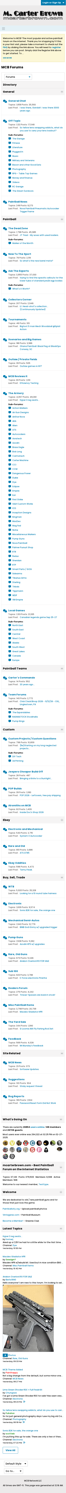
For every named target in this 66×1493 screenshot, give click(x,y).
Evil (14, 495)
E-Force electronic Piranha (33, 978)
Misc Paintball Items (21, 1005)
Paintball (9, 219)
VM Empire (17, 599)
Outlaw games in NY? (31, 366)
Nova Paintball (19, 543)
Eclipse (15, 486)
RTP (14, 564)
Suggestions (16, 1079)
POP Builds (15, 788)
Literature (17, 147)
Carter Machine (20, 460)
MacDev (16, 521)
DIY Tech (16, 756)
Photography (19, 169)
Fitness (16, 143)
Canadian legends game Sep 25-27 (38, 617)
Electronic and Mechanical (25, 829)
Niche (15, 530)
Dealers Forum (17, 988)
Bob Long (17, 451)
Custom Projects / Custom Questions (32, 738)
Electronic (14, 903)
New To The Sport (19, 254)
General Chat (17, 101)
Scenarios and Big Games (24, 339)
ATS (14, 429)
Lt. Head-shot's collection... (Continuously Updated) (34, 308)
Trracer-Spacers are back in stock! (37, 994)
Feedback (14, 1039)
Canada (16, 655)
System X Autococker (31, 835)
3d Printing (17, 760)
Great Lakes (18, 651)
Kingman (17, 516)
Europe (15, 660)
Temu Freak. (26, 869)
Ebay (6, 820)
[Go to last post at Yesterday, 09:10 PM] (24, 1401)
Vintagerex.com (11, 1214)
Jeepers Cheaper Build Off (25, 771)
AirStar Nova (18, 416)
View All (10, 1450)
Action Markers (20, 408)
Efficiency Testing (29, 383)
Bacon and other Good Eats (26, 164)
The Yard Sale (17, 1022)
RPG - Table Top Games (24, 173)
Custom (9, 729)
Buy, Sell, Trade (14, 877)
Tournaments (17, 319)
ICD (14, 508)
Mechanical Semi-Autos (23, 920)
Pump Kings (18, 721)
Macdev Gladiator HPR (31, 1011)
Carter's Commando (21, 677)
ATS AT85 (24, 852)
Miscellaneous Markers (24, 534)
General (8, 92)
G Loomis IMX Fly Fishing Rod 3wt (36, 1028)
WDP (14, 595)
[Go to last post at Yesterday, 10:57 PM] (23, 1422)
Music (15, 156)
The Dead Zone (18, 228)
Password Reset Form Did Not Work (38, 1103)
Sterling (16, 582)
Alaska (15, 642)
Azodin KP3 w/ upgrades (32, 944)
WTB (11, 886)
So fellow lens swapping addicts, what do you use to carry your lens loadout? (41, 129)
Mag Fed (16, 525)
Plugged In (17, 151)
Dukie (15, 477)
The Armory (16, 393)
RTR (14, 551)
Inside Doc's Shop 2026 (32, 812)
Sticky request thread (31, 1086)
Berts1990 (11, 1279)
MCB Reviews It (17, 376)
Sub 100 (13, 971)
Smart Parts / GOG (22, 569)
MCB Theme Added (13, 1369)
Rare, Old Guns (17, 954)
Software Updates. (29, 1069)
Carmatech (18, 456)
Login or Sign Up (51, 2)
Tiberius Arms (19, 577)
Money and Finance (22, 177)
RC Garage (18, 186)
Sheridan (16, 560)
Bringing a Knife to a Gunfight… (36, 778)
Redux (15, 556)
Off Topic (14, 120)
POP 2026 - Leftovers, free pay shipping (40, 795)
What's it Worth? (21, 288)
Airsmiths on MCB (19, 805)
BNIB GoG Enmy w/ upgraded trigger (38, 927)
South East (18, 629)
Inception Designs (21, 512)
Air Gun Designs (20, 412)
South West (18, 647)
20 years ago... (27, 684)
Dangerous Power (21, 473)
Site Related (11, 1053)
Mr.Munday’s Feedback (31, 1045)
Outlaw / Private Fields (22, 359)
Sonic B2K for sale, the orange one (37, 910)
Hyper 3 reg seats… (29, 400)
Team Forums (17, 694)
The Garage (18, 138)
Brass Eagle (18, 447)
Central (16, 634)
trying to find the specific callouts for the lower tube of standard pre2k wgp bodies (41, 279)
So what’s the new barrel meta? (36, 260)
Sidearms (17, 573)
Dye (14, 482)
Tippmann (17, 591)
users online (37, 1127)
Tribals (15, 586)
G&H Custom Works (22, 503)
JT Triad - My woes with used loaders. (39, 235)
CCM (14, 469)
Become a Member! (13, 1220)
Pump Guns (18, 538)
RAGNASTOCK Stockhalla (25, 716)
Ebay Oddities (17, 863)
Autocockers (18, 434)
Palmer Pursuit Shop (22, 547)
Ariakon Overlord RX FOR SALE (34, 961)
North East (17, 625)
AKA (14, 421)
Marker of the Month (22, 243)
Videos (15, 182)
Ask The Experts (18, 271)
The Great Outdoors (23, 190)
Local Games (16, 610)
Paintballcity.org (11, 1208)
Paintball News (17, 201)
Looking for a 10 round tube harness (38, 893)
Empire (15, 490)
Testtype (43, 1184)
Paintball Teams (15, 668)
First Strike (17, 499)
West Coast (18, 638)
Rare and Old (16, 846)
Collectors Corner (20, 299)
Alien (14, 425)
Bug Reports (16, 1096)
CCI (14, 464)
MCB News (14, 1062)
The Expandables (21, 712)
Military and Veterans (23, 160)
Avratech (17, 438)
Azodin (15, 442)
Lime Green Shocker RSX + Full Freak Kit (22, 1389)
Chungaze (11, 1392)
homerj (9, 1239)
